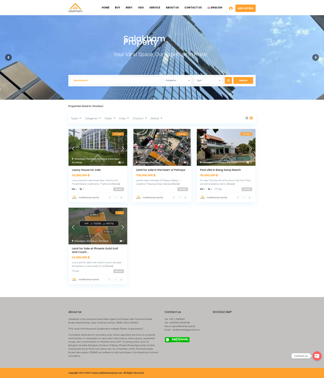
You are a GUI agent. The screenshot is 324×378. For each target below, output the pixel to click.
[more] (116, 184)
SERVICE (154, 7)
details (119, 189)
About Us (172, 7)
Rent (129, 7)
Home (105, 7)
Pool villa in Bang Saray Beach (220, 170)
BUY (117, 7)
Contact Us (193, 7)
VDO (141, 7)
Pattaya (91, 159)
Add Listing (245, 8)
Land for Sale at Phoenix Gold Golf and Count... (95, 250)
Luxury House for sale (86, 170)
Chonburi (80, 159)
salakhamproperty (89, 197)
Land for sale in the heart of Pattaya (160, 170)
